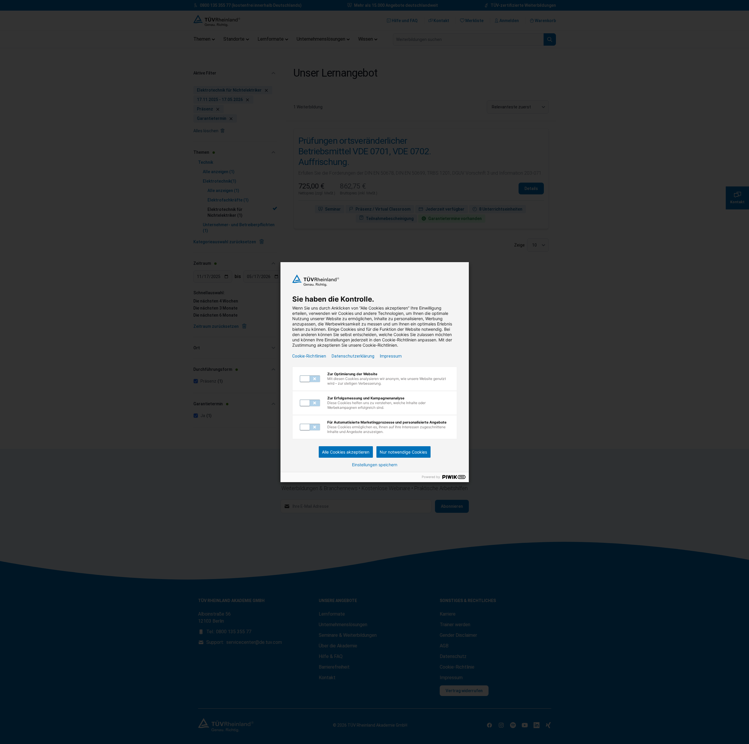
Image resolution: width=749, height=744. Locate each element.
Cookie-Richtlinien (309, 356)
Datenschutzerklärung (353, 356)
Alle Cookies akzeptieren (345, 451)
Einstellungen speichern (374, 464)
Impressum (391, 356)
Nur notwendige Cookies (403, 451)
